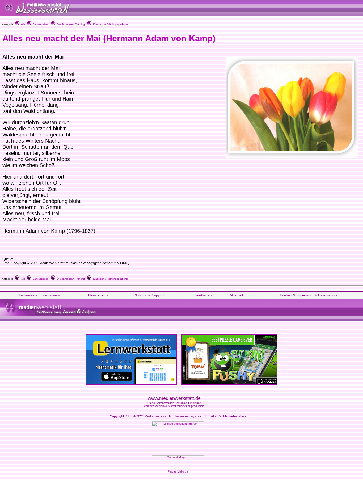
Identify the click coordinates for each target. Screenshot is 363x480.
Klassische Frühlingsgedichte (110, 24)
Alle (22, 24)
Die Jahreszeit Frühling (70, 24)
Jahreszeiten (40, 24)
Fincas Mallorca (178, 471)
